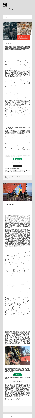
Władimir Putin (15, 409)
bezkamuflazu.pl (8, 9)
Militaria (13, 176)
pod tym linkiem (25, 171)
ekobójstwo (25, 176)
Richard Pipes (11, 409)
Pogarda (8, 43)
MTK (9, 177)
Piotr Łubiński (13, 177)
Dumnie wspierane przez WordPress (11, 416)
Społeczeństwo (17, 176)
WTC (19, 409)
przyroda (24, 177)
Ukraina (20, 176)
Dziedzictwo (9, 205)
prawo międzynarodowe (18, 177)
